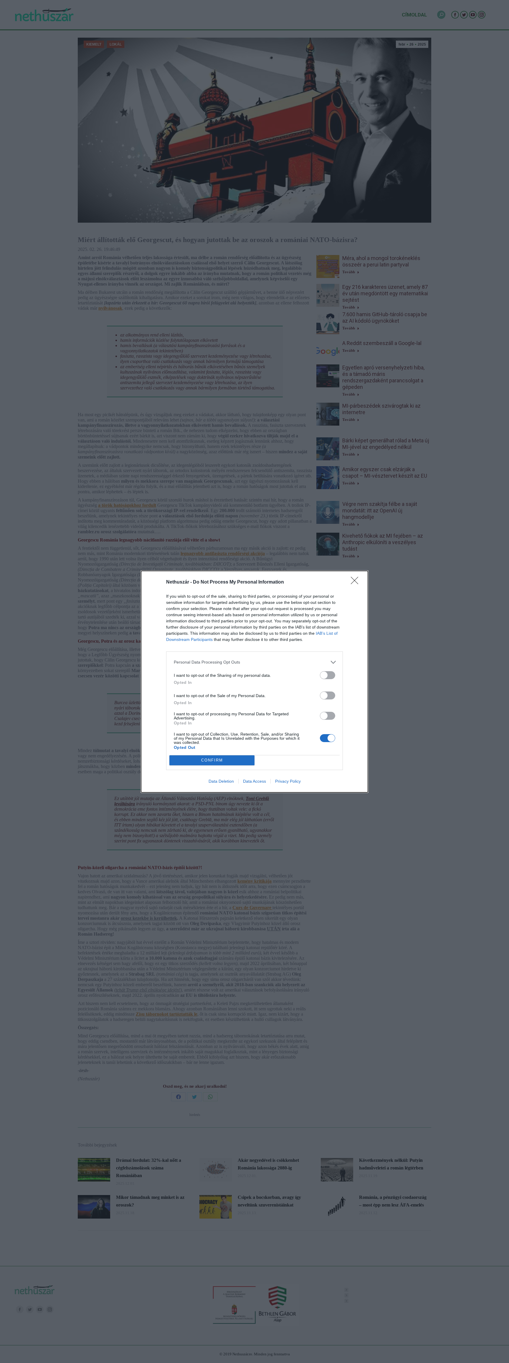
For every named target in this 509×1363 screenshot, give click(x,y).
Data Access (254, 781)
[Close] (356, 582)
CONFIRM (212, 760)
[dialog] (254, 681)
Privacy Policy (288, 781)
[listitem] (254, 662)
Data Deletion (221, 781)
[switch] (327, 675)
